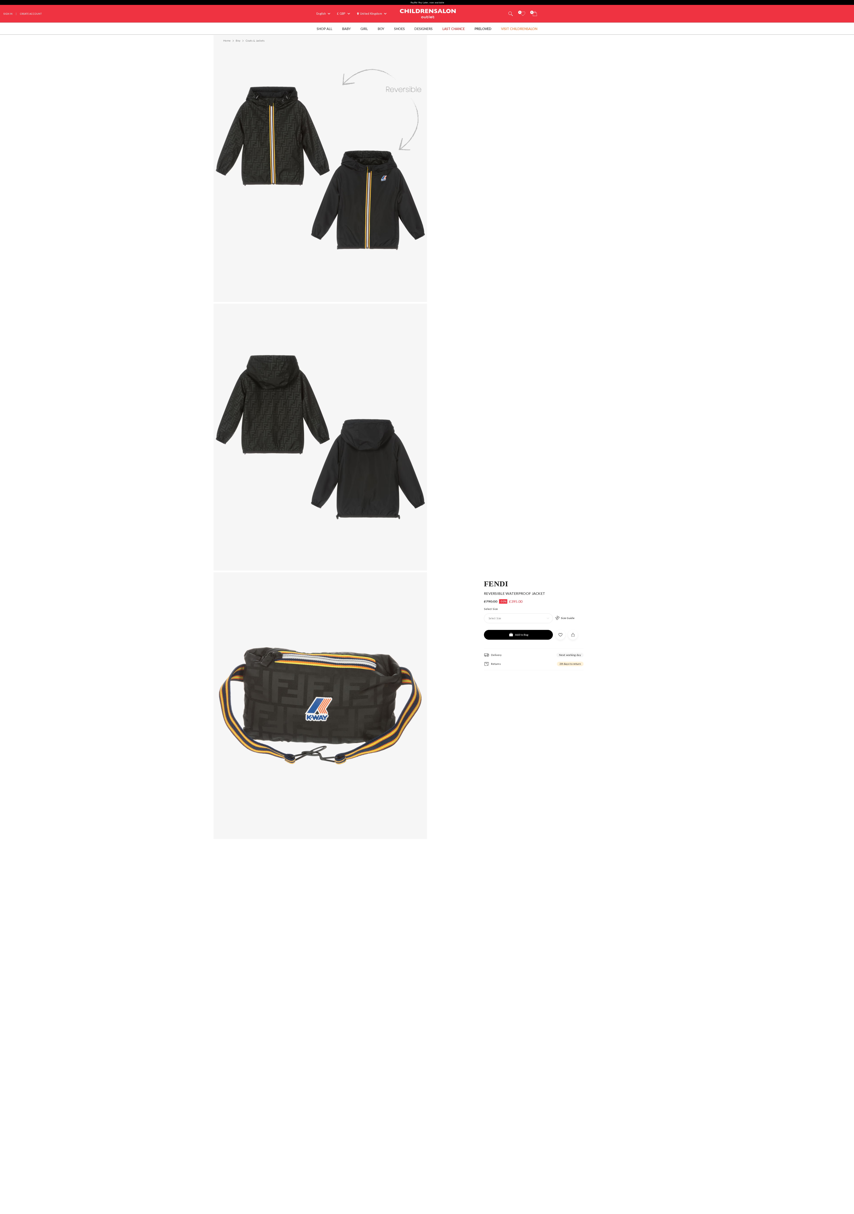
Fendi (496, 583)
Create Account (31, 13)
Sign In (7, 13)
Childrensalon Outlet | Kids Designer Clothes (427, 13)
